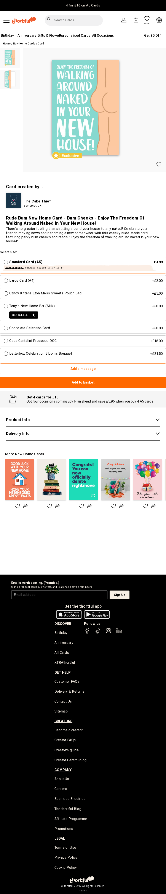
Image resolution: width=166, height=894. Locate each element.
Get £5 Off (152, 35)
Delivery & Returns (69, 691)
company (63, 770)
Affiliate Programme (70, 819)
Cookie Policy (65, 868)
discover (62, 624)
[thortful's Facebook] (87, 633)
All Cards (61, 653)
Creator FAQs (65, 740)
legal (59, 838)
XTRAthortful (64, 662)
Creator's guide (66, 750)
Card (41, 43)
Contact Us (63, 701)
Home (7, 43)
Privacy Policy (66, 857)
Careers (60, 789)
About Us (61, 779)
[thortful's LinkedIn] (119, 633)
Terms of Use (65, 847)
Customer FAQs (67, 681)
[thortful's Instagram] (108, 633)
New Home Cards (24, 43)
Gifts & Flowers (49, 35)
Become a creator (68, 730)
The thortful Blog (67, 809)
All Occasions (103, 35)
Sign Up (119, 595)
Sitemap (61, 711)
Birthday (7, 35)
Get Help (62, 672)
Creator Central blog (70, 760)
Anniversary (27, 35)
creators (63, 721)
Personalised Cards (74, 35)
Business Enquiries (70, 799)
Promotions (63, 829)
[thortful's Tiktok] (98, 633)
